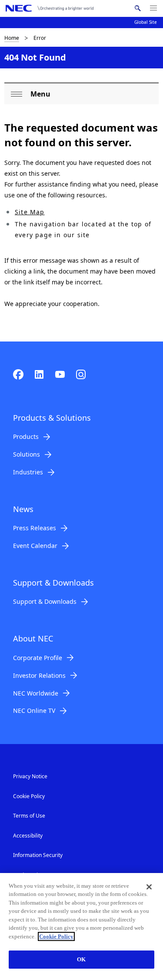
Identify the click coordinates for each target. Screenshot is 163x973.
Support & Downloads (45, 601)
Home (11, 38)
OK (81, 959)
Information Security (38, 855)
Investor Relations (39, 675)
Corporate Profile (37, 658)
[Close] (149, 886)
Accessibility (28, 835)
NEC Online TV (34, 710)
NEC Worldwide (35, 693)
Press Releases (34, 528)
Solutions (26, 454)
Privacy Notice (30, 776)
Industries (28, 472)
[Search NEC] (137, 8)
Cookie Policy (29, 796)
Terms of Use (29, 815)
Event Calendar (35, 545)
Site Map (30, 212)
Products (26, 436)
